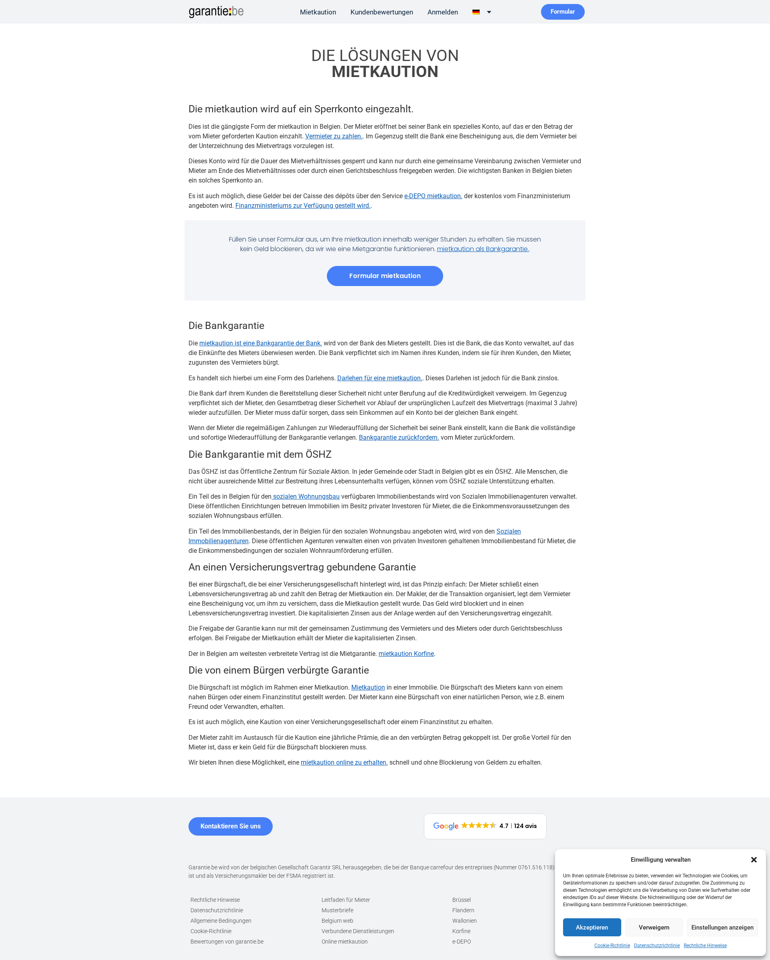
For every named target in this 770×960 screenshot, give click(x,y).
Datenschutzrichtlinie (657, 945)
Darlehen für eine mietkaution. (379, 378)
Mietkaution (318, 12)
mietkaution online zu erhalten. (344, 762)
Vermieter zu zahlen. (334, 136)
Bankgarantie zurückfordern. (399, 437)
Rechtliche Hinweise (705, 945)
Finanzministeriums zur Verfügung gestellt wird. (303, 205)
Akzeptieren (592, 927)
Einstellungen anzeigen (722, 927)
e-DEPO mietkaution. (433, 196)
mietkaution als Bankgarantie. (483, 249)
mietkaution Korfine (406, 654)
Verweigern (654, 927)
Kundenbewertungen (382, 12)
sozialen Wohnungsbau (306, 496)
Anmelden (443, 12)
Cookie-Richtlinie (612, 945)
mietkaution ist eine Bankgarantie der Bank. (260, 343)
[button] (754, 860)
